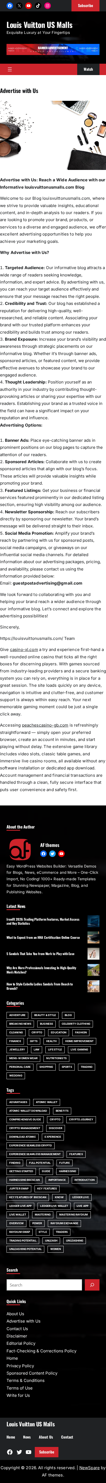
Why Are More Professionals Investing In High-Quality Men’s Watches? (41, 969)
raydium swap (19, 1231)
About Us (15, 1313)
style (43, 1231)
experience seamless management (35, 1154)
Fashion (81, 1032)
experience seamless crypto (30, 1145)
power (37, 1223)
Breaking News (20, 1023)
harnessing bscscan (24, 1179)
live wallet (17, 1214)
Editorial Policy (21, 1343)
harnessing (67, 1171)
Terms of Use (20, 1388)
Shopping (46, 1066)
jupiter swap (19, 1188)
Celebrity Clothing (76, 1023)
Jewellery (17, 1049)
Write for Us (18, 1395)
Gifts (34, 1041)
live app (82, 1205)
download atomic (22, 1136)
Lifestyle (55, 1049)
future (64, 1162)
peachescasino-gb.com (45, 725)
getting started (21, 1171)
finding (14, 1162)
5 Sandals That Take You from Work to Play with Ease (40, 953)
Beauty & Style (45, 1015)
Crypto (37, 1032)
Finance (15, 1041)
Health (51, 1041)
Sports (67, 1066)
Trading (87, 1066)
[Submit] (92, 1285)
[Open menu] (10, 69)
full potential (40, 1162)
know (59, 1197)
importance (57, 1179)
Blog (68, 1015)
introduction (84, 1179)
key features (47, 1188)
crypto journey (81, 1119)
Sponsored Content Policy (32, 1373)
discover (56, 1128)
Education (58, 1032)
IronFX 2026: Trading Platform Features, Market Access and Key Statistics (43, 921)
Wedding (15, 1075)
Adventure (17, 1015)
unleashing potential (25, 1248)
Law (36, 1049)
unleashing (74, 1240)
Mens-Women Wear (23, 1058)
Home (12, 1358)
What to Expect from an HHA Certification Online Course (43, 937)
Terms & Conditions (26, 1380)
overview (16, 1223)
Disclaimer (17, 1336)
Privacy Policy (20, 1365)
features (76, 1154)
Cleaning (16, 1032)
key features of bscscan (27, 1197)
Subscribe (46, 1452)
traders (62, 1231)
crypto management (24, 1128)
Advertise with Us (23, 1321)
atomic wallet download (28, 1110)
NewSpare (89, 1467)
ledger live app (20, 1205)
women (55, 1248)
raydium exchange (64, 1223)
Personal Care (20, 1066)
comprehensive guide (25, 1119)
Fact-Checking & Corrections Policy (41, 1350)
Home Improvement (79, 1041)
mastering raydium (73, 1214)
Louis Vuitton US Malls (40, 24)
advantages (18, 1102)
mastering (43, 1214)
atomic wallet (46, 1102)
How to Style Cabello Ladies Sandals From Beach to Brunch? (40, 986)
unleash (51, 1240)
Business (46, 1023)
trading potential (22, 1240)
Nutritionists (56, 1058)
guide (46, 1171)
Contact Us (17, 1328)
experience (53, 1136)
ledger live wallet (54, 1205)
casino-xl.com (24, 649)
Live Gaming (79, 1049)
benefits (62, 1110)
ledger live (80, 1197)
